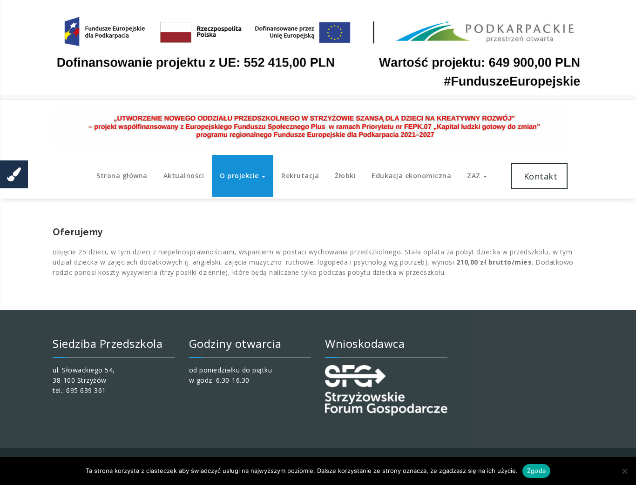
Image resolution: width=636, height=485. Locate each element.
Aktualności (183, 175)
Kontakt (539, 176)
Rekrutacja (300, 175)
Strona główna (122, 175)
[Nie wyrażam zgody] (624, 471)
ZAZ (474, 175)
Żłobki (345, 175)
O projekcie (240, 175)
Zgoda (536, 470)
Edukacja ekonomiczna (411, 175)
